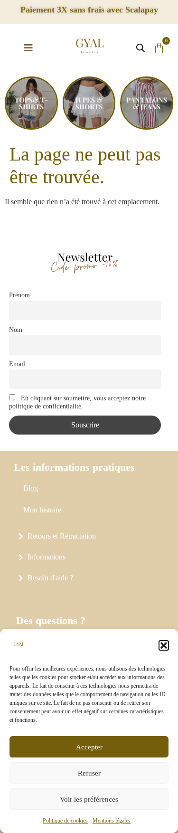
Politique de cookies (65, 820)
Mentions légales (112, 820)
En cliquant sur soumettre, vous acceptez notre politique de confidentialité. (77, 402)
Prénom (19, 295)
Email (17, 364)
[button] (164, 645)
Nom (15, 329)
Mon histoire (42, 510)
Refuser (89, 773)
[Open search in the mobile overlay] (138, 48)
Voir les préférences (89, 799)
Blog (30, 488)
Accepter (89, 747)
